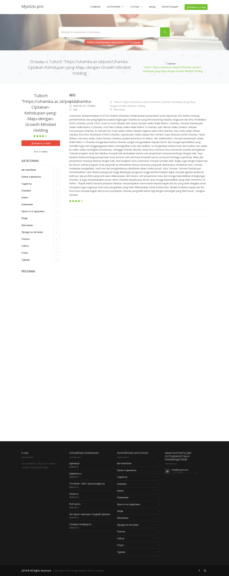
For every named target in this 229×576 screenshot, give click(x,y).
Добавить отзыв (196, 7)
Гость (75, 102)
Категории (114, 6)
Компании (27, 204)
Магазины (27, 225)
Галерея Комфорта (80, 524)
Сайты (25, 245)
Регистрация (170, 6)
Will (72, 95)
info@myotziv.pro (179, 469)
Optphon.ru (75, 473)
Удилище (74, 463)
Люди (24, 218)
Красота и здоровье (33, 211)
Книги (24, 197)
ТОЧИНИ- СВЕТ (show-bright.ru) (87, 483)
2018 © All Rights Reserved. (36, 570)
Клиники (26, 190)
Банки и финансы (31, 176)
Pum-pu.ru (74, 504)
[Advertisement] (40, 328)
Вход (152, 6)
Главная (95, 6)
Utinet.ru (73, 493)
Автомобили (28, 169)
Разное (25, 239)
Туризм (25, 259)
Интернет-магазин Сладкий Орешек (89, 514)
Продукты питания (32, 232)
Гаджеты (26, 183)
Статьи (135, 6)
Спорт (24, 252)
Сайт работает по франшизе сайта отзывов (78, 570)
